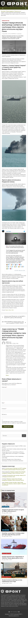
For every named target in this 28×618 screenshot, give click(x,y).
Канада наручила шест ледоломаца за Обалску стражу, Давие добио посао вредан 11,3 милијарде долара (13, 453)
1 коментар (19, 33)
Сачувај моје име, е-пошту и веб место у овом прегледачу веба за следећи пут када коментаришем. (14, 422)
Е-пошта (4, 408)
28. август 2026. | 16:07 (6, 512)
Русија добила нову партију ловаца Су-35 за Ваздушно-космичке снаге (13, 476)
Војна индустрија (6, 553)
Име (3, 403)
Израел (7, 310)
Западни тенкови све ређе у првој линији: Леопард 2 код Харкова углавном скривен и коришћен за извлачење (14, 484)
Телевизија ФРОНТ (17, 614)
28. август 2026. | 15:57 (6, 559)
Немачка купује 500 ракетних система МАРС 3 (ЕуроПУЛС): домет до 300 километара (14, 317)
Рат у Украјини (5, 506)
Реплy (7, 375)
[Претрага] (24, 435)
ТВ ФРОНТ (13, 33)
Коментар (4, 387)
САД (12, 310)
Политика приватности (14, 615)
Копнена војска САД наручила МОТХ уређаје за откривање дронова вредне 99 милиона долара (14, 469)
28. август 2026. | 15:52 (6, 583)
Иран (10, 310)
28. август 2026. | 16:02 (6, 536)
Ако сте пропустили (8, 490)
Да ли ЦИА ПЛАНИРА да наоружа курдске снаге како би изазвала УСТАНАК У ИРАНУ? (13, 322)
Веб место (4, 414)
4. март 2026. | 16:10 (6, 33)
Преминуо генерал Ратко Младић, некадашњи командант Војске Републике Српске (13, 472)
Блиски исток (5, 20)
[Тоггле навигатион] (2, 8)
